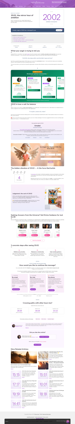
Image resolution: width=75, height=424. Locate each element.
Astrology (21, 6)
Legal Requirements (30, 417)
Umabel (28, 54)
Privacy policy (45, 417)
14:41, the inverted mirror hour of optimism (29, 401)
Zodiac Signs (38, 6)
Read (50, 359)
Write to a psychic (16, 289)
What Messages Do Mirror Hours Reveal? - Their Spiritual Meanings (56, 362)
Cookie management (38, 417)
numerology (34, 174)
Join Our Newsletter (59, 6)
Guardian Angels (51, 319)
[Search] (65, 6)
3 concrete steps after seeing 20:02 (19, 41)
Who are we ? (37, 414)
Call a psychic (51, 290)
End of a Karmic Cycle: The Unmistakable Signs (21, 364)
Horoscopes (15, 6)
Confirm (50, 162)
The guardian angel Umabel (25, 129)
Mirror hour (38, 319)
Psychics (48, 6)
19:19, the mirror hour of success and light (29, 391)
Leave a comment (37, 344)
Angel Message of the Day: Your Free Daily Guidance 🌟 (56, 352)
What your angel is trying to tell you (19, 37)
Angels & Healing (27, 6)
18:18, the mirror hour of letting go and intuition (56, 391)
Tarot (33, 6)
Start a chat (33, 289)
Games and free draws (46, 414)
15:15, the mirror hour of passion (29, 371)
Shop (53, 6)
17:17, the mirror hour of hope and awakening (29, 381)
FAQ (41, 414)
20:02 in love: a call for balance (19, 38)
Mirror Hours (44, 319)
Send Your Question (37, 240)
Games (43, 6)
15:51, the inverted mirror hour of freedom (56, 372)
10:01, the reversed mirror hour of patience (56, 381)
